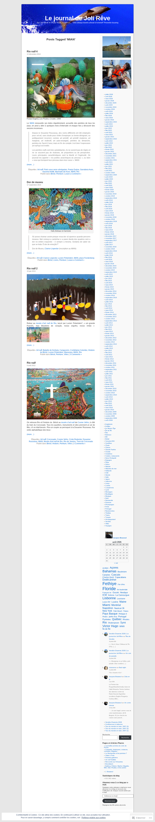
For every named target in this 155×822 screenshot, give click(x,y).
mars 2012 (109, 357)
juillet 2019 (109, 202)
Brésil (53, 174)
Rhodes (126, 619)
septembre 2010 (111, 395)
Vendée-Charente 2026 (113, 722)
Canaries (106, 575)
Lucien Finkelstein (65, 258)
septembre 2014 (111, 297)
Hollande (108, 471)
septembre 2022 (111, 139)
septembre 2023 (111, 122)
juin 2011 (108, 376)
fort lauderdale (122, 589)
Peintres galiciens (111, 757)
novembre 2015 (110, 268)
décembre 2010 (110, 388)
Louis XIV (106, 602)
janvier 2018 (109, 234)
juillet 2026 (109, 94)
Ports (107, 506)
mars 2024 (109, 117)
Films (107, 462)
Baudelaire (122, 572)
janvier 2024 (109, 120)
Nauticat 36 (119, 608)
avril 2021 (108, 170)
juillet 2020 (109, 179)
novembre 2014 (110, 293)
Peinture (59, 174)
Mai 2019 (108, 206)
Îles (106, 432)
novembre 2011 (110, 365)
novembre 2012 (110, 340)
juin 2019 (108, 204)
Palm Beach (117, 611)
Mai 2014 (108, 306)
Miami (106, 604)
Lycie (107, 490)
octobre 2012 (110, 342)
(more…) (30, 165)
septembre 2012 (111, 344)
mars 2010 (109, 407)
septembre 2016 (111, 251)
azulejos (105, 568)
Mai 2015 (108, 280)
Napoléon (107, 608)
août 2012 (109, 346)
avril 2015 (108, 283)
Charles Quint (108, 577)
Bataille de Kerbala (51, 350)
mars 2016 (109, 261)
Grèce (107, 464)
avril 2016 (108, 259)
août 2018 (109, 223)
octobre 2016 (110, 249)
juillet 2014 (109, 302)
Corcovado (51, 439)
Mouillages (109, 494)
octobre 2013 (110, 318)
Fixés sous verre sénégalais (55, 170)
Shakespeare (113, 623)
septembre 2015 (111, 272)
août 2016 (109, 253)
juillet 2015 (109, 276)
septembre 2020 (111, 175)
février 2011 (109, 384)
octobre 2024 (110, 109)
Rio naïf (31, 363)
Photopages (109, 504)
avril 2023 (108, 132)
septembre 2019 (111, 198)
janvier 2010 (109, 409)
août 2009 (109, 420)
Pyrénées (106, 619)
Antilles (107, 426)
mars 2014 (109, 310)
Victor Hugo (110, 626)
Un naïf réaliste (110, 759)
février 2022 (109, 149)
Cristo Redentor (75, 439)
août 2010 (109, 397)
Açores (114, 567)
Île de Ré (108, 430)
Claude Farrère (110, 449)
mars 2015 (109, 285)
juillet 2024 (109, 113)
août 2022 (109, 141)
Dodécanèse (109, 579)
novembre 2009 (110, 414)
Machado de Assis (62, 172)
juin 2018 (108, 225)
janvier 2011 (109, 386)
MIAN (32, 123)
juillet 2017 (109, 244)
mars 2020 (109, 187)
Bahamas (109, 571)
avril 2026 (108, 96)
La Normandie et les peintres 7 (116, 753)
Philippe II (123, 614)
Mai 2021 (108, 168)
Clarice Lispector (52, 249)
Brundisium (109, 764)
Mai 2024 (108, 115)
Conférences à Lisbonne (114, 724)
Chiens (107, 447)
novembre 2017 (110, 238)
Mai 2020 (108, 183)
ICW (106, 473)
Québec (117, 619)
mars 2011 (109, 382)
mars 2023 (109, 134)
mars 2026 (109, 98)
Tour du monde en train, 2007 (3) (117, 726)
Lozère (107, 485)
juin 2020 (108, 181)
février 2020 (109, 189)
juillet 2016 (109, 255)
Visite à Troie (109, 755)
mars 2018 (109, 230)
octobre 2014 (110, 295)
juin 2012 (108, 350)
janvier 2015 (109, 289)
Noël (107, 498)
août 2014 (109, 299)
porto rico (113, 616)
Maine (122, 601)
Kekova (111, 595)
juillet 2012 (109, 348)
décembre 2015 (110, 266)
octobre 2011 (110, 367)
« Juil (116, 563)
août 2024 (109, 111)
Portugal (108, 509)
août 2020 (109, 177)
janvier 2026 (109, 101)
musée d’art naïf (67, 422)
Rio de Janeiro (70, 441)
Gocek (116, 592)
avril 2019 (108, 208)
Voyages (108, 526)
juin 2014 (108, 304)
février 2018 (109, 232)
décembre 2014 (110, 291)
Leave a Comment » (73, 174)
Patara (125, 611)
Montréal (116, 605)
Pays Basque (109, 613)
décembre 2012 (110, 338)
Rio (77, 172)
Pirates (105, 617)
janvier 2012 (109, 361)
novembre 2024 (110, 107)
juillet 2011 (109, 374)
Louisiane (121, 599)
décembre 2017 (110, 236)
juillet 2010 (109, 399)
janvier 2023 (109, 137)
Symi (123, 622)
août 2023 (109, 124)
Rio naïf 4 (32, 51)
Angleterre (108, 424)
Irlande (107, 475)
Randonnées (109, 511)
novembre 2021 (110, 156)
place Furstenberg (86, 258)
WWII (122, 626)
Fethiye (109, 583)
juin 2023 (108, 128)
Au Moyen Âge (110, 428)
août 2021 (109, 162)
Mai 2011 (108, 378)
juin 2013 (108, 327)
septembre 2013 (111, 321)
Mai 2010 (108, 403)
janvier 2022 (109, 151)
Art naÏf (40, 170)
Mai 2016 (108, 257)
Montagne (108, 492)
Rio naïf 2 (32, 268)
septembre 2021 (111, 160)
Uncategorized (110, 519)
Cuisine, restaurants (112, 456)
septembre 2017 (111, 240)
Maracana (68, 352)
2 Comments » (79, 444)
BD (106, 437)
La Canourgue (122, 595)
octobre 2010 (110, 393)
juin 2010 (108, 401)
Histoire (55, 444)
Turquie (108, 517)
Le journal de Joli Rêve (77, 18)
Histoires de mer (111, 468)
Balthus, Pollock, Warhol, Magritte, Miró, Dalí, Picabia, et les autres (116, 766)
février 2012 (109, 359)
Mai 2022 (108, 147)
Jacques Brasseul (115, 676)
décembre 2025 (110, 103)
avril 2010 (108, 405)
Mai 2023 (108, 130)
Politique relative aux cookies (94, 818)
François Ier (106, 592)
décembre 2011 (110, 363)
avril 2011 (108, 380)
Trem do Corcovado (85, 441)
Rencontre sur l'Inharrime (114, 762)
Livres (55, 260)
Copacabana (120, 577)
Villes (66, 354)
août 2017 (109, 242)
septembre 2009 (111, 418)
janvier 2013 (109, 335)
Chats (107, 445)
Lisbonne (108, 481)
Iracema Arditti (48, 172)
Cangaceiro (64, 350)
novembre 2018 (110, 217)
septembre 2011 (111, 369)
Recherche (106, 734)
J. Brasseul (109, 771)
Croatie (107, 451)
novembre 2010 (110, 390)
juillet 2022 (109, 143)
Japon (107, 479)
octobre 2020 (110, 172)
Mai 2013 (108, 329)
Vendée (108, 521)
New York (107, 611)
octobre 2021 (110, 158)
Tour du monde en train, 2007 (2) (117, 728)
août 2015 (109, 274)
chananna (112, 667)
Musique (108, 496)
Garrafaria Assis (86, 170)
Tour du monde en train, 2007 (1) (117, 730)
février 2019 (109, 213)
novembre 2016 (110, 247)
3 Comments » (76, 354)
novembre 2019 (110, 194)
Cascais (115, 574)
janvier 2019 (109, 215)
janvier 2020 (109, 192)
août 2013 (109, 323)
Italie (107, 477)
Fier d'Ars (121, 584)
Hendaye (124, 592)
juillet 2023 (109, 126)
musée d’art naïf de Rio (46, 323)
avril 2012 (108, 354)
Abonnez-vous (110, 801)
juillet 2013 (109, 325)
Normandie (109, 500)
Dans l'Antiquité (110, 458)
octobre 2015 (110, 270)
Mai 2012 (108, 352)
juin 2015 (108, 278)
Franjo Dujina (73, 170)
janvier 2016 (109, 263)
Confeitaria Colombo (78, 350)
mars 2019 (109, 211)
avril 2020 (108, 185)
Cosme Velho (83, 422)
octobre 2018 (110, 219)
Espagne (108, 460)
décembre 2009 (110, 412)
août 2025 (109, 105)
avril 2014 (108, 308)
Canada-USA (110, 441)
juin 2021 (108, 166)
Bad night (122, 667)
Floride (109, 588)
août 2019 (109, 200)
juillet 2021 (109, 164)
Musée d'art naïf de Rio (53, 441)
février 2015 (109, 287)
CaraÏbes (108, 443)
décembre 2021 (110, 153)
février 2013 (109, 333)
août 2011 (108, 371)
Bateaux (108, 435)
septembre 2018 (111, 221)
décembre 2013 (110, 314)
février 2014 (109, 312)
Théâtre (108, 513)
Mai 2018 (108, 228)
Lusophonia (109, 487)
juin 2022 (108, 145)
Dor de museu (35, 182)
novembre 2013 (110, 316)
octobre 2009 (110, 416)
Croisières (108, 454)
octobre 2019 (110, 196)
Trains (107, 515)
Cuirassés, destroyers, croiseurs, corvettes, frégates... (116, 750)
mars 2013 (109, 331)
